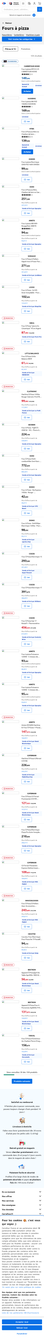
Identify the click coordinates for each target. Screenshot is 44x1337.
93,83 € (24, 702)
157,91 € (24, 809)
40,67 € (24, 503)
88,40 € (24, 669)
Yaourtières (7, 34)
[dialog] (22, 1276)
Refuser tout (22, 1328)
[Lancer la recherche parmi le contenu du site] (39, 9)
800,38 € (24, 472)
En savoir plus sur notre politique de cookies (21, 1287)
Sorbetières (19, 34)
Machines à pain (33, 34)
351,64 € (24, 272)
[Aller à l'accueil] (4, 3)
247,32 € (24, 205)
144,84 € (24, 1018)
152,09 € (24, 1051)
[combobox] (22, 9)
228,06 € (24, 441)
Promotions (25, 49)
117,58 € (24, 407)
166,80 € (24, 738)
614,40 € (24, 634)
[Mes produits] (29, 3)
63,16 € (24, 369)
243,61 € (24, 916)
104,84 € (24, 878)
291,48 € (24, 567)
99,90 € (24, 950)
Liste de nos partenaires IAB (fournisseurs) (20, 1313)
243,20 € (24, 771)
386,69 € (24, 598)
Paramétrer (22, 1333)
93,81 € (24, 241)
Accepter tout (22, 1322)
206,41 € (24, 843)
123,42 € (24, 303)
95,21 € (24, 536)
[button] (23, 3)
